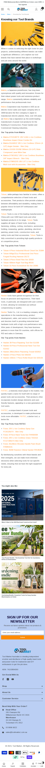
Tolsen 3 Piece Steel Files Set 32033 (18, 260)
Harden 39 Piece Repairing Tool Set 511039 (21, 343)
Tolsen (4, 194)
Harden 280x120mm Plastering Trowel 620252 (22, 352)
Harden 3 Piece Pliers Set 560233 (17, 355)
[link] (12, 765)
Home (3, 14)
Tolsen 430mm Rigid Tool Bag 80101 (18, 263)
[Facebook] (3, 679)
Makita (3, 90)
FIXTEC (4, 391)
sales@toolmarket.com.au (16, 732)
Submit (22, 637)
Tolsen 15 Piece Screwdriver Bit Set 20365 (20, 266)
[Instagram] (8, 679)
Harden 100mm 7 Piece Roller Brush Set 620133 (23, 358)
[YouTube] (12, 679)
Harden (4, 296)
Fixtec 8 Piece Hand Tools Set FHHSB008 (20, 435)
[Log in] (36, 9)
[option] (22, 3)
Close (43, 2)
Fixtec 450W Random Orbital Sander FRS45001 (22, 450)
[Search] (8, 9)
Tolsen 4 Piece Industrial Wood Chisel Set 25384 (23, 250)
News (9, 14)
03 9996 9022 (11, 727)
